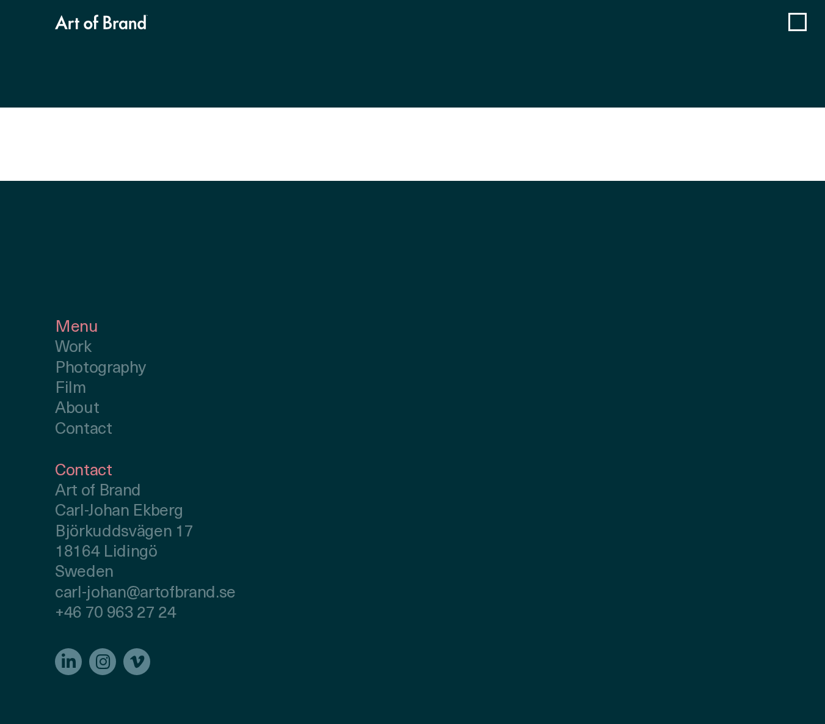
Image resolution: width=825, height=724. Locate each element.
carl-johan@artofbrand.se (145, 593)
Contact (83, 430)
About (77, 409)
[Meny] (797, 22)
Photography (100, 368)
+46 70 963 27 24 (115, 613)
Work (73, 348)
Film (70, 389)
